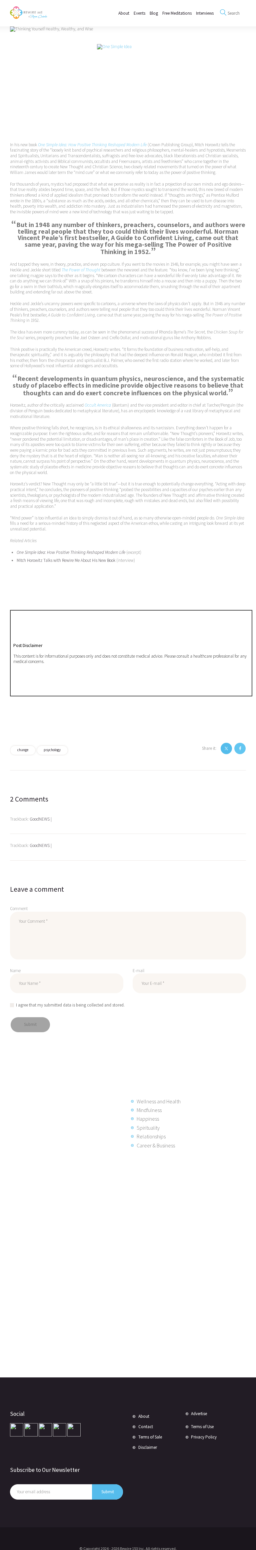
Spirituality (148, 1127)
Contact (145, 1426)
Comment (19, 908)
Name (15, 970)
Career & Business (156, 1145)
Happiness (148, 1118)
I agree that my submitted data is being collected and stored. (70, 1005)
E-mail (138, 970)
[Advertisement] (63, 1262)
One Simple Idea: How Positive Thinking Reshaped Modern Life (71, 552)
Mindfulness (149, 1110)
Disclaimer (147, 1447)
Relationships (151, 1136)
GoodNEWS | (41, 819)
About (143, 1416)
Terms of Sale (150, 1437)
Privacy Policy (204, 1437)
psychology (52, 749)
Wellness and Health (159, 1101)
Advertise (199, 1413)
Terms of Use (202, 1426)
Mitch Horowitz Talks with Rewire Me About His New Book (66, 560)
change (22, 749)
